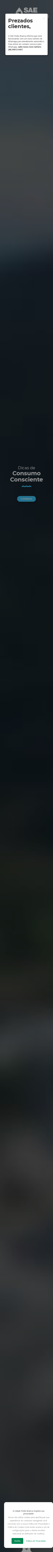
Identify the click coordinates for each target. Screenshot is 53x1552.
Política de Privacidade (36, 1541)
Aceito (17, 1540)
